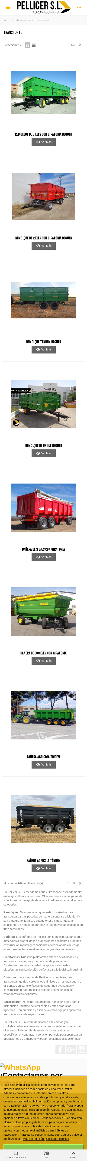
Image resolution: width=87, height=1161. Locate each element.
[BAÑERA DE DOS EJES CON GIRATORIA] (43, 611)
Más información (34, 1138)
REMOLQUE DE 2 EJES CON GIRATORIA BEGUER (43, 238)
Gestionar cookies (57, 1138)
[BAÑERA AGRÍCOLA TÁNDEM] (43, 819)
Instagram (82, 1049)
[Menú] (7, 7)
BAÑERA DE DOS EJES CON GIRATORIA (43, 653)
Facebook (60, 1049)
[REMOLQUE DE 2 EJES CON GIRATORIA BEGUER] (43, 196)
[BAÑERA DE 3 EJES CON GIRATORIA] (43, 508)
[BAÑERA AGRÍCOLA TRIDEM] (43, 715)
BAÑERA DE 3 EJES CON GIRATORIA (43, 549)
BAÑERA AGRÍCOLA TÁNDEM (44, 861)
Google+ (71, 1049)
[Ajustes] (79, 7)
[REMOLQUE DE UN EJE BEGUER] (43, 404)
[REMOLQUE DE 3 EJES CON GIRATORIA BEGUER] (43, 93)
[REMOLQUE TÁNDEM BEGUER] (43, 300)
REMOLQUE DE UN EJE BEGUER (43, 446)
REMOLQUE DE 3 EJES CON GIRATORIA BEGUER (43, 134)
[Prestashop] (43, 7)
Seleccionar (11, 45)
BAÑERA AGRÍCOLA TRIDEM (43, 757)
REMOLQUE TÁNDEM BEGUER (43, 342)
